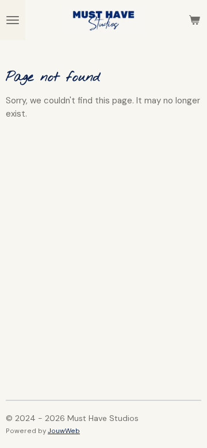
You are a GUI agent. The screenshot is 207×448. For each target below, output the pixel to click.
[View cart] (194, 20)
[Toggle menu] (12, 20)
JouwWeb (64, 430)
